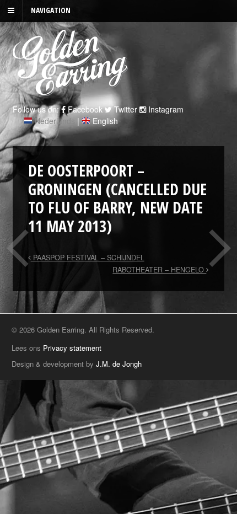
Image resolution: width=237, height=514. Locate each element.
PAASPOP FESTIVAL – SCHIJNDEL (87, 258)
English (105, 120)
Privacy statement (72, 347)
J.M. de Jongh (119, 363)
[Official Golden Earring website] (72, 89)
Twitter (124, 109)
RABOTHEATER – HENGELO (159, 270)
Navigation (51, 10)
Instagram (165, 109)
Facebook (84, 109)
